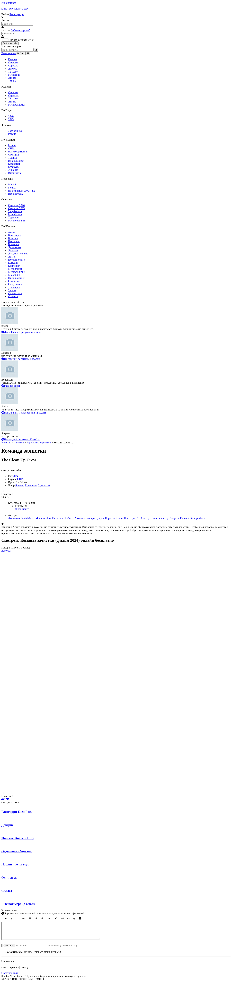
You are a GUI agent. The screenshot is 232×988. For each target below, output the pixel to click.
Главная (12, 59)
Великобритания (18, 151)
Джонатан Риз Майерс (21, 518)
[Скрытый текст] (62, 918)
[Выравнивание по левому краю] (30, 918)
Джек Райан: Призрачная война (22, 332)
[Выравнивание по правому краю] (42, 918)
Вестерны (14, 241)
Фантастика (15, 293)
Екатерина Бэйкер (62, 518)
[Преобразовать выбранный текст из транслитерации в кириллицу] (74, 918)
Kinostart (6, 442)
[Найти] (35, 50)
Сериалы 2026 (16, 205)
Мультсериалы (16, 220)
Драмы (12, 256)
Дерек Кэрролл (106, 518)
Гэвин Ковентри (125, 518)
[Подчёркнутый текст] (17, 918)
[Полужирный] (5, 918)
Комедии (13, 262)
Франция (13, 154)
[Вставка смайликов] (48, 918)
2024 (15, 476)
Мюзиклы (14, 274)
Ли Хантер (143, 518)
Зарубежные (15, 130)
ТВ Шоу (13, 71)
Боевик (19, 485)
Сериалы (13, 65)
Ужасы (12, 290)
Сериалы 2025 (16, 208)
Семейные (14, 281)
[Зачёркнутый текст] (23, 918)
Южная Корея (16, 160)
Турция (12, 157)
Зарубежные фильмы (38, 442)
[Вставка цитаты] (68, 918)
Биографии (14, 235)
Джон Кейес (22, 509)
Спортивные (15, 284)
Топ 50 (12, 80)
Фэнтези (13, 296)
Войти (20, 53)
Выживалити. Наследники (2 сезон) (25, 412)
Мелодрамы (15, 268)
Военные (13, 244)
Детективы (14, 247)
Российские (15, 214)
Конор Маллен (198, 518)
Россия (12, 133)
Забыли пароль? (20, 30)
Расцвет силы (12, 385)
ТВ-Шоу (13, 98)
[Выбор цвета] (55, 918)
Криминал (14, 265)
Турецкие (13, 217)
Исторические (16, 259)
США (11, 148)
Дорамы (12, 68)
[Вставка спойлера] (80, 918)
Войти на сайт (10, 43)
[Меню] (27, 53)
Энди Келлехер (159, 518)
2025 (11, 119)
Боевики (13, 238)
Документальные (18, 253)
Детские (13, 250)
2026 (11, 116)
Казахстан (14, 163)
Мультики (14, 74)
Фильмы (13, 62)
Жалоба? (6, 550)
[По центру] (36, 918)
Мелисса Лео (43, 518)
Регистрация (17, 14)
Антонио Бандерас (85, 518)
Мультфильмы (16, 104)
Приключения (16, 278)
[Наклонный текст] (11, 918)
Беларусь (13, 166)
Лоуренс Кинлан (179, 518)
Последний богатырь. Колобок (22, 358)
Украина (13, 169)
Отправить (8, 945)
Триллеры (14, 287)
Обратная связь (10, 973)
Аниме (12, 77)
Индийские (14, 172)
